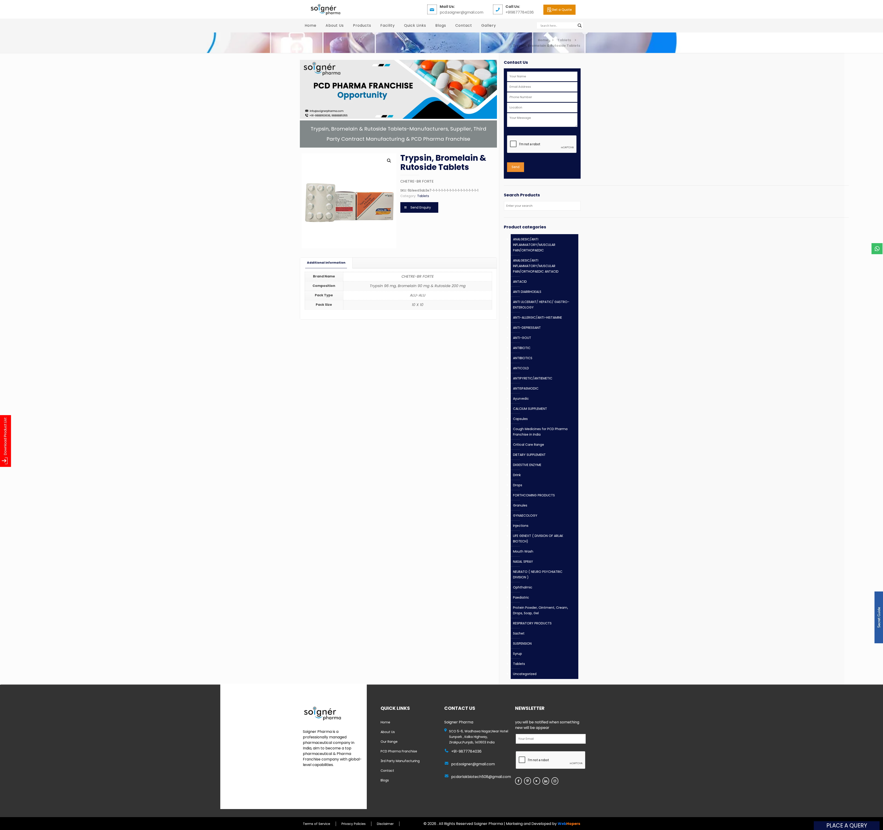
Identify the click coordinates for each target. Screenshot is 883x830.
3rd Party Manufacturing (400, 761)
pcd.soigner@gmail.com (473, 764)
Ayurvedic (521, 398)
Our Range (389, 741)
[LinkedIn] (545, 781)
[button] (389, 161)
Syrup (517, 653)
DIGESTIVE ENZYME (527, 465)
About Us (388, 732)
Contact (387, 770)
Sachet (519, 633)
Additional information (326, 262)
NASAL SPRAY (523, 561)
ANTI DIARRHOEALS (527, 291)
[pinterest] (527, 781)
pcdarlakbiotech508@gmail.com (481, 776)
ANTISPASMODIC (526, 388)
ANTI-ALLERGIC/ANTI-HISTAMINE (537, 317)
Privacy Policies (353, 823)
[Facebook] (518, 781)
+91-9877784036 (466, 751)
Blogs (385, 780)
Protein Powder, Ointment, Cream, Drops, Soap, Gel (540, 610)
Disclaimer (385, 823)
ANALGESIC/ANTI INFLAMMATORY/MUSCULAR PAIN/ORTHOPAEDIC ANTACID (536, 266)
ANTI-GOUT (522, 337)
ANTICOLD (521, 368)
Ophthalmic (522, 587)
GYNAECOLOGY (525, 515)
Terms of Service (316, 823)
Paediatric (521, 597)
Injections (520, 525)
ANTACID (520, 281)
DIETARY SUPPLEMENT (529, 454)
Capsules (520, 418)
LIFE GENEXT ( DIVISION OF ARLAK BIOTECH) (538, 538)
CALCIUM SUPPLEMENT (530, 408)
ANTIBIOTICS (522, 358)
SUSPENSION (522, 643)
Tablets (564, 40)
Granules (520, 505)
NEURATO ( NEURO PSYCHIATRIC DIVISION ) (537, 574)
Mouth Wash (523, 551)
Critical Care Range (528, 444)
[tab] (326, 263)
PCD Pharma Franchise (399, 751)
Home (543, 40)
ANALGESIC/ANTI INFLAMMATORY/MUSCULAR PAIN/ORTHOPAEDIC (534, 245)
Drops (517, 485)
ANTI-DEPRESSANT (527, 327)
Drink (517, 475)
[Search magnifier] (579, 25)
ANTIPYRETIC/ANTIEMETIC (532, 378)
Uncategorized (524, 674)
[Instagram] (554, 781)
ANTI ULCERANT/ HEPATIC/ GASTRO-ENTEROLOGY (541, 305)
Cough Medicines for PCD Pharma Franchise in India (540, 432)
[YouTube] (536, 781)
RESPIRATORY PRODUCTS (532, 623)
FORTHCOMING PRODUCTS (534, 495)
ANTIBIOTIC (521, 348)
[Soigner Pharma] (325, 9)
